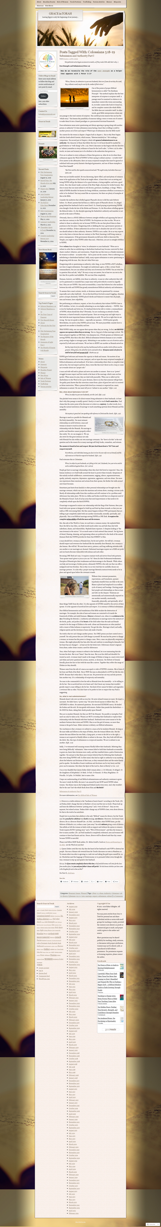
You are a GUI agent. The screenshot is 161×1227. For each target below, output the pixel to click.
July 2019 (72, 1034)
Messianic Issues (74, 893)
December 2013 (74, 1180)
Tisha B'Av (39, 952)
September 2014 (74, 1158)
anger (38, 910)
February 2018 (74, 1075)
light (42, 930)
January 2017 (73, 1103)
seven (56, 946)
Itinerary (40, 6)
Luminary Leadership (48, 222)
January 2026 (73, 912)
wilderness (47, 955)
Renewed (44, 940)
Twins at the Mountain (48, 216)
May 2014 (72, 1166)
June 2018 (72, 1069)
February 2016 (74, 1117)
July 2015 (72, 1133)
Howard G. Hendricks (103, 1003)
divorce (65, 896)
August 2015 (73, 1130)
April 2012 (72, 1211)
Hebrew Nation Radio (45, 927)
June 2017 (72, 1092)
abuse (101, 893)
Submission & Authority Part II (70, 791)
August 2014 (73, 1161)
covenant (54, 913)
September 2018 (74, 1061)
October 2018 (73, 1058)
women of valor (58, 959)
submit (109, 896)
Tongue (44, 952)
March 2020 (73, 1017)
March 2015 (73, 1144)
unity (52, 952)
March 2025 (73, 923)
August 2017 (73, 1089)
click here (71, 873)
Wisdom (53, 955)
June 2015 (72, 1136)
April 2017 (72, 1097)
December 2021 (74, 978)
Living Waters (48, 930)
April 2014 (72, 1169)
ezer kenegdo (50, 922)
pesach (58, 937)
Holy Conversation (46, 211)
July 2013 (72, 1194)
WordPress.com (44, 979)
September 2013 (74, 1188)
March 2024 (73, 942)
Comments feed (44, 976)
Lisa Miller (101, 1023)
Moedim (40, 933)
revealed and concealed (56, 940)
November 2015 (74, 1122)
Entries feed (43, 973)
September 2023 (74, 951)
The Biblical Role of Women (87, 795)
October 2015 (73, 1125)
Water (42, 955)
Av (40, 910)
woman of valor (40, 959)
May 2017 (72, 1094)
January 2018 (73, 1078)
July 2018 (72, 1067)
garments (57, 925)
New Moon (49, 6)
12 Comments (118, 896)
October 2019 (73, 1025)
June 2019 (72, 1036)
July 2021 (72, 984)
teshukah (52, 949)
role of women (42, 943)
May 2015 (72, 1139)
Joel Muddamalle (102, 1014)
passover (46, 937)
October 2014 (73, 1155)
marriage (88, 896)
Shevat (38, 949)
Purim (39, 940)
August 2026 (73, 906)
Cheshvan (43, 913)
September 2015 (74, 1128)
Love (83, 896)
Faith (56, 922)
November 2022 (74, 959)
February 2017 (74, 1100)
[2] (102, 770)
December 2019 (74, 1023)
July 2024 (72, 940)
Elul (54, 919)
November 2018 (74, 1056)
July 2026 (72, 909)
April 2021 (72, 992)
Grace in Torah (44, 121)
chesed (39, 913)
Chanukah (59, 910)
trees (50, 952)
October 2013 (73, 1186)
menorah (57, 930)
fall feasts (60, 922)
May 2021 (72, 989)
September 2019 (74, 1028)
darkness (52, 916)
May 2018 (72, 1072)
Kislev (38, 930)
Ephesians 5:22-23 (74, 896)
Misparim (117, 2)
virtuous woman (58, 952)
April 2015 (72, 1141)
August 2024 (73, 937)
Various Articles (99, 2)
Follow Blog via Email (47, 76)
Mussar (109, 2)
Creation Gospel (43, 915)
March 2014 (73, 1172)
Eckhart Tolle (101, 970)
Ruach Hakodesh (47, 946)
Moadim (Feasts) (49, 2)
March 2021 (73, 995)
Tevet (56, 949)
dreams (50, 919)
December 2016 (74, 1105)
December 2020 (74, 1003)
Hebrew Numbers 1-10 (48, 306)
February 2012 (74, 1213)
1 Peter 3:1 (95, 893)
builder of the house (52, 910)
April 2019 (72, 1042)
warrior (38, 955)
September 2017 (74, 1086)
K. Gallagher (75, 59)
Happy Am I (44, 189)
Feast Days (41, 925)
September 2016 (74, 1111)
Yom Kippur (39, 962)
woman (58, 955)
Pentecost (52, 937)
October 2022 (73, 962)
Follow (43, 96)
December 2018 (74, 1053)
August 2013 (73, 1191)
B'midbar (43, 910)
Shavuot (60, 946)
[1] (80, 619)
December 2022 (74, 956)
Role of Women (62, 2)
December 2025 (74, 915)
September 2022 (74, 964)
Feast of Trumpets (47, 925)
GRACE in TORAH (60, 14)
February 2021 (74, 998)
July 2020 (72, 1011)
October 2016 (73, 1108)
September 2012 (74, 1208)
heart (60, 925)
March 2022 (73, 976)
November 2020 (74, 1006)
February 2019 (74, 1047)
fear (38, 925)
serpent (53, 946)
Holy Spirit (59, 927)
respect (94, 896)
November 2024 (74, 929)
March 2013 (73, 1202)
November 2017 (74, 1083)
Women (83, 893)
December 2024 (74, 926)
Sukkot (47, 949)
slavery (41, 949)
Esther (42, 922)
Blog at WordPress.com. (80, 1222)
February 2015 (74, 1147)
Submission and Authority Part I (77, 56)
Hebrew (38, 927)
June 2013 (72, 1197)
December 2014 (74, 1150)
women (48, 959)
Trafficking (87, 2)
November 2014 (74, 1152)
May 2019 (72, 1039)
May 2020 (72, 1014)
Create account (44, 968)
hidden (53, 927)
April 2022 (72, 973)
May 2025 (72, 920)
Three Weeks (60, 949)
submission (102, 896)
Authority (107, 893)
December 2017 (74, 1081)
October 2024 (73, 931)
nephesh (51, 933)
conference (49, 913)
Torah (47, 952)
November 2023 (74, 945)
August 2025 (73, 918)
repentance (49, 940)
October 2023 (73, 948)
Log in (41, 970)
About (39, 2)
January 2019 (73, 1050)
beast (46, 910)
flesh (53, 925)
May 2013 (72, 1199)
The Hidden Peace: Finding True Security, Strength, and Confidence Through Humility (108, 1010)
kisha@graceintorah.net (47, 114)
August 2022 (73, 967)
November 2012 (74, 1205)
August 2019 (73, 1031)
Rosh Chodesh (52, 943)
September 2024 (74, 934)
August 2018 (73, 1064)
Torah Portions (75, 2)
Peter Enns (101, 992)
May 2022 (72, 970)
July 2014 (72, 1164)
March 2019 (73, 1045)
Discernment (57, 916)
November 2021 (74, 981)
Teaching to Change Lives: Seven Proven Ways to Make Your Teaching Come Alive (107, 999)
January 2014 (73, 1177)
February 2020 (74, 1020)
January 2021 (73, 1000)
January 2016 (73, 1119)
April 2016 (72, 1114)
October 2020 (73, 1009)
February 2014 (74, 1175)
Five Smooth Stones (47, 320)
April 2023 (72, 953)
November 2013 (74, 1183)
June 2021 (72, 987)
